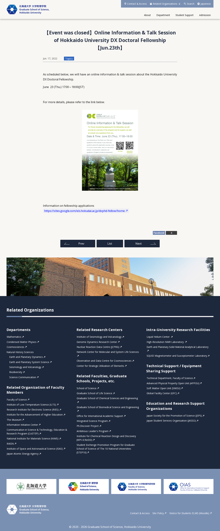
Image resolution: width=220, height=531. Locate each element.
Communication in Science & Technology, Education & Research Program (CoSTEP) (37, 431)
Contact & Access (137, 3)
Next (138, 243)
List (109, 243)
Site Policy (158, 513)
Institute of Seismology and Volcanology (99, 337)
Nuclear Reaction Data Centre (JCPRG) (98, 347)
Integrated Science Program (92, 421)
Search (190, 3)
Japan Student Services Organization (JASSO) (171, 420)
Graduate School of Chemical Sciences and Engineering (107, 398)
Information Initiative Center (22, 424)
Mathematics (14, 337)
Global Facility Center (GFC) (162, 393)
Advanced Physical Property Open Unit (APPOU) (173, 383)
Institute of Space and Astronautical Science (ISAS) (35, 448)
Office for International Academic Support (100, 416)
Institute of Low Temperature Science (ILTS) (31, 404)
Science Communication (22, 377)
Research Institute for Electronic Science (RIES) (33, 409)
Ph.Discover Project (88, 426)
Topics (69, 58)
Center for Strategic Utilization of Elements (100, 365)
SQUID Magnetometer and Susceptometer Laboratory (177, 355)
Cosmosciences (15, 347)
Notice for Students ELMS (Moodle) (189, 513)
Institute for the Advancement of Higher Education (35, 414)
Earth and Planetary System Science (29, 362)
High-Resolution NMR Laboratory (165, 342)
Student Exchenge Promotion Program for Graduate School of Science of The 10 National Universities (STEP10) (105, 448)
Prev (81, 243)
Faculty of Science (17, 399)
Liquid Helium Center (158, 337)
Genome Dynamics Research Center (97, 342)
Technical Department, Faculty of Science (170, 378)
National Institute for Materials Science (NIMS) (32, 438)
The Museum (14, 419)
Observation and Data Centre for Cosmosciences (104, 360)
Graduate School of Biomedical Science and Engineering (108, 407)
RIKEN (10, 443)
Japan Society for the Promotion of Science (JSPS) (174, 415)
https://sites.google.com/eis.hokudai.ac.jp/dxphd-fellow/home (84, 211)
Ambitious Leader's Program (92, 431)
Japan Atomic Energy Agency (22, 453)
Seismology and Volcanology (25, 367)
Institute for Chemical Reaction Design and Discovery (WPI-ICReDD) (106, 437)
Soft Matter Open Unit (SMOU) (163, 388)
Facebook (158, 232)
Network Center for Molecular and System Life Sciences (108, 352)
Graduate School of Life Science (94, 393)
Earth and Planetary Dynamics (26, 357)
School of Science (86, 388)
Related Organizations (165, 3)
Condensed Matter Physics (21, 342)
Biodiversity (15, 372)
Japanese (206, 3)
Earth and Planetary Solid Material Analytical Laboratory (177, 347)
